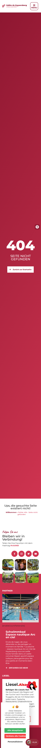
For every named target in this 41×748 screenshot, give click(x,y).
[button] (17, 668)
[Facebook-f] (14, 554)
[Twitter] (29, 554)
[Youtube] (36, 554)
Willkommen (11, 512)
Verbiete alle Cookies (16, 736)
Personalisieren (15, 742)
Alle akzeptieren (15, 730)
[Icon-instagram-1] (21, 554)
